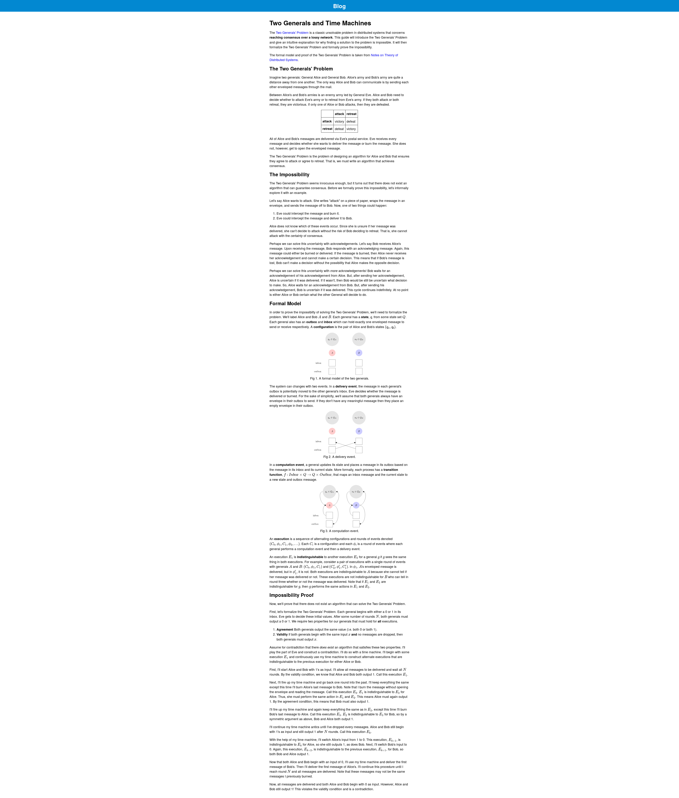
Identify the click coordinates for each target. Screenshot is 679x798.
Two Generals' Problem (292, 32)
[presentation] (319, 316)
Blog (339, 6)
